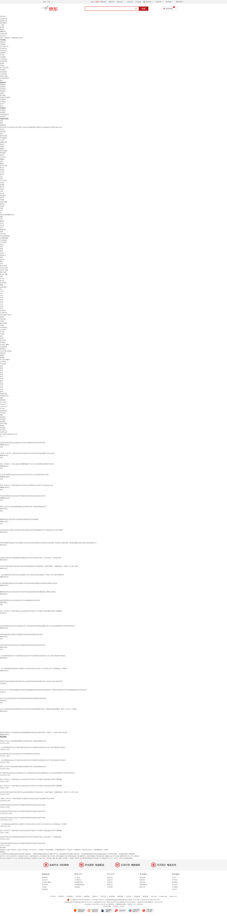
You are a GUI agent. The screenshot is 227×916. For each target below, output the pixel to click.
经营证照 (140, 904)
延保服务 (175, 882)
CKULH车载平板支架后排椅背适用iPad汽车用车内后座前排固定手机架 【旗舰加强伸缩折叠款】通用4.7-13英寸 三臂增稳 (38, 709)
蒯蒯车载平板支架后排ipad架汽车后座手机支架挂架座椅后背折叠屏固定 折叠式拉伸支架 (28, 592)
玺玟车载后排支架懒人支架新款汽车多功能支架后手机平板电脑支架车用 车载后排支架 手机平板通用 (31, 530)
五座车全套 (3, 432)
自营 (1, 447)
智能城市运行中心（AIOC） (110, 858)
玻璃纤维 (3, 229)
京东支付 (115, 906)
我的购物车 (169, 8)
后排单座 (3, 430)
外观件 (2, 93)
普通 (1, 391)
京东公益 (154, 896)
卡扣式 (2, 140)
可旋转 (2, 325)
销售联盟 (120, 896)
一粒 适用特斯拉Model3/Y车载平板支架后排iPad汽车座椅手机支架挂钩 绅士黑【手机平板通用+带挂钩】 (33, 656)
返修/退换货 (143, 884)
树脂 (1, 257)
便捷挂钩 (77, 850)
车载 (1, 374)
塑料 (1, 261)
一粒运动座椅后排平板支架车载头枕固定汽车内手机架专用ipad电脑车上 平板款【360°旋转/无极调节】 (32, 575)
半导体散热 (3, 327)
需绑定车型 (3, 393)
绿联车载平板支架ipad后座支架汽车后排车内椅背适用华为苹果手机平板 (22, 442)
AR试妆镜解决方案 (62, 856)
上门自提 (77, 877)
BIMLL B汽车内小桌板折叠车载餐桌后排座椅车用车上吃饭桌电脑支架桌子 (23, 506)
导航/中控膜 (3, 76)
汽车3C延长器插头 (6, 351)
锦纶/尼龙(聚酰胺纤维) (7, 214)
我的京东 (119, 2)
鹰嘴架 (2, 159)
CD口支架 (3, 180)
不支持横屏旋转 (5, 236)
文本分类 (9, 856)
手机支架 (3, 110)
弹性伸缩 (21, 858)
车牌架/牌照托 (4, 78)
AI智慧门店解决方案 (75, 858)
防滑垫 (2, 170)
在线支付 (110, 880)
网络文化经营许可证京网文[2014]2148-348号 (121, 902)
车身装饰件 (3, 48)
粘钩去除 (3, 850)
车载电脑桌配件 (60, 850)
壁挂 (1, 376)
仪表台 (2, 183)
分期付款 (110, 882)
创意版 (2, 206)
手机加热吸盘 (49, 850)
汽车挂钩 (3, 364)
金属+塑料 (3, 283)
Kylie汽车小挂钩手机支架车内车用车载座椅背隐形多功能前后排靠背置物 (23, 698)
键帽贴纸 (3, 31)
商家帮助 (86, 896)
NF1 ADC (130, 856)
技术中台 (3, 856)
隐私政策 (145, 896)
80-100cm (3, 402)
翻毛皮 (2, 221)
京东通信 (175, 887)
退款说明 (142, 882)
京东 (58, 9)
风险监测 (137, 896)
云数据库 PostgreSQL (38, 858)
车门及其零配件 (5, 359)
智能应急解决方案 (73, 856)
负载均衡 (101, 856)
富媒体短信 (27, 858)
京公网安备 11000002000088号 (80, 900)
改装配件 (3, 87)
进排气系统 (3, 423)
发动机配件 (3, 347)
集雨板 (2, 425)
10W (1, 293)
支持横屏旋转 (4, 238)
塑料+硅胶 (3, 272)
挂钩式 (2, 174)
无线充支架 (3, 50)
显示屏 (2, 187)
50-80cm (3, 404)
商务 (1, 387)
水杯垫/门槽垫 (4, 344)
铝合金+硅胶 (4, 270)
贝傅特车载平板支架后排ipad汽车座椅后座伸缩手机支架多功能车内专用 (22, 645)
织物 (1, 208)
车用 (1, 379)
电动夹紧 (3, 340)
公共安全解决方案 (43, 856)
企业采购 (138, 2)
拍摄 (1, 370)
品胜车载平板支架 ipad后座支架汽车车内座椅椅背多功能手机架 (20, 600)
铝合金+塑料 (4, 274)
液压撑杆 (3, 421)
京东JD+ (174, 889)
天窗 (1, 191)
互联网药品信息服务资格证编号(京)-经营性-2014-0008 (122, 900)
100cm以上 (3, 406)
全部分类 (3, 16)
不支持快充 (3, 313)
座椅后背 (3, 195)
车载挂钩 (7, 38)
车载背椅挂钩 (98, 850)
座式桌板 (3, 131)
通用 (1, 232)
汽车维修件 (3, 240)
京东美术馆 (3, 33)
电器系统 (3, 417)
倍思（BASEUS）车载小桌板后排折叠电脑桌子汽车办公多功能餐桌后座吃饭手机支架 (27, 464)
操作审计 (15, 856)
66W (1, 300)
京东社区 (128, 896)
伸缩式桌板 (3, 151)
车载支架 (3, 42)
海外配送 (77, 887)
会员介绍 (45, 880)
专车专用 (3, 234)
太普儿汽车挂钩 (23, 850)
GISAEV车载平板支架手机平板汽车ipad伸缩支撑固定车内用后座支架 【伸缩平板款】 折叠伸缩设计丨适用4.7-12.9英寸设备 (39, 566)
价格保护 (142, 880)
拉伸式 (2, 129)
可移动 (2, 321)
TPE (1, 219)
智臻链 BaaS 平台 (110, 856)
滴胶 (1, 217)
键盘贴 (2, 29)
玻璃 (1, 249)
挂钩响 (106, 850)
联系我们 (61, 896)
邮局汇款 (110, 884)
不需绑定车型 (4, 396)
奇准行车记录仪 (87, 850)
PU (1, 212)
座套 (1, 123)
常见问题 (45, 884)
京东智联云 (65, 858)
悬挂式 (2, 168)
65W (1, 308)
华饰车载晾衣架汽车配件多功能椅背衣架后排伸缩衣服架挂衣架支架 (21, 634)
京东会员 (130, 2)
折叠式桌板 (3, 142)
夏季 (1, 398)
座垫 (1, 121)
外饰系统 (3, 428)
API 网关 (52, 856)
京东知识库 (3, 18)
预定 (117, 856)
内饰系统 (3, 89)
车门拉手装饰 (4, 67)
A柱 (1, 176)
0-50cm (2, 408)
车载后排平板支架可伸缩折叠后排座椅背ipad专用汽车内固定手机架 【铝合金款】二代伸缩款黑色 (30, 558)
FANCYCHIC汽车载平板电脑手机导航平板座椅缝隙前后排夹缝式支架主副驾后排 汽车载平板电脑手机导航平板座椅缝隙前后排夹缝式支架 (43, 690)
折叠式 (2, 146)
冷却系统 (3, 102)
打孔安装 (3, 157)
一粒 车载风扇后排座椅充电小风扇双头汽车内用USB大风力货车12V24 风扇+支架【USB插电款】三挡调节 (33, 668)
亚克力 (2, 223)
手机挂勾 (70, 850)
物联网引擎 (123, 856)
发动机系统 (3, 411)
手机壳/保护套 (4, 114)
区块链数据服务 (128, 858)
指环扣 (2, 144)
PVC (1, 210)
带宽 (120, 858)
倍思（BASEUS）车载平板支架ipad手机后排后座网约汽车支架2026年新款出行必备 (26, 485)
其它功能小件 (4, 46)
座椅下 (2, 197)
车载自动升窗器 (5, 97)
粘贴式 (2, 155)
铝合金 (2, 259)
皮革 (1, 227)
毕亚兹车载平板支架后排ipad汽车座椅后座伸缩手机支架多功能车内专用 (22, 496)
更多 (1, 80)
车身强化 (3, 342)
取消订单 (142, 887)
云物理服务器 (33, 856)
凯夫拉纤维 (3, 266)
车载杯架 (3, 353)
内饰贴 (2, 65)
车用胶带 (3, 99)
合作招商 (78, 896)
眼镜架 (2, 355)
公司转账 (110, 887)
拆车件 (2, 104)
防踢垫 (2, 63)
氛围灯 (2, 317)
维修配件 (3, 84)
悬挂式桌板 (3, 136)
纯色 (1, 383)
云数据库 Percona (11, 858)
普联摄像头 (3, 23)
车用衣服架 (3, 61)
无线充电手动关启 (5, 315)
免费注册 (103, 2)
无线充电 (3, 319)
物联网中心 (83, 856)
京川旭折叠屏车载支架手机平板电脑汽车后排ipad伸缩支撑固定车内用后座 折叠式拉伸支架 (28, 583)
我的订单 (111, 2)
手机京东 (148, 2)
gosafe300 (32, 850)
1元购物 (40, 850)
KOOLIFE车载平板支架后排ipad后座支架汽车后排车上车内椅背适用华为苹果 (24, 474)
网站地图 (58, 858)
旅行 (1, 372)
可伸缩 (2, 334)
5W (1, 289)
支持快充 (3, 310)
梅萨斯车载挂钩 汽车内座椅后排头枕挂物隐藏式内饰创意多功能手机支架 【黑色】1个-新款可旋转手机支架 (33, 732)
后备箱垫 (3, 70)
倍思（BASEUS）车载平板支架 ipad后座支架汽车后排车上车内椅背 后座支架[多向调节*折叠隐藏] (31, 611)
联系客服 (45, 889)
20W (1, 298)
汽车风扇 (3, 362)
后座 (1, 178)
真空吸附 (3, 153)
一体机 (2, 25)
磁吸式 (2, 148)
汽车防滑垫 (3, 74)
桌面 (1, 133)
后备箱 (2, 189)
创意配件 (3, 112)
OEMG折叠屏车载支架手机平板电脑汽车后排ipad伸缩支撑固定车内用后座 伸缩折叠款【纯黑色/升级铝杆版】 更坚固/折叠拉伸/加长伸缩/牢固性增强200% (48, 543)
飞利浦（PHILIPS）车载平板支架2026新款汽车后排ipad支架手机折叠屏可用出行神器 (27, 453)
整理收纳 (3, 349)
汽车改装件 (3, 242)
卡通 (1, 385)
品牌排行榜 (3, 21)
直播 (1, 368)
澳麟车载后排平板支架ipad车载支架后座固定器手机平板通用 (19, 519)
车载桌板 (3, 44)
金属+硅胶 (3, 287)
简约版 (2, 204)
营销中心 (95, 896)
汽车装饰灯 (3, 59)
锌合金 (2, 225)
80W (1, 302)
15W (1, 295)
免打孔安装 (3, 165)
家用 (1, 381)
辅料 (1, 415)
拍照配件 (3, 116)
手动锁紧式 (3, 138)
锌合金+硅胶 (4, 268)
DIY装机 (174, 880)
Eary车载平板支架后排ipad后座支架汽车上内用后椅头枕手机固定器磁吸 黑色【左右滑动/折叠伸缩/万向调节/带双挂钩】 (37, 626)
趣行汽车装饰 (11, 850)
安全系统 (3, 413)
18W (1, 306)
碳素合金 (3, 255)
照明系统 (3, 91)
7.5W (1, 291)
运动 (1, 389)
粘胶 (1, 161)
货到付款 (110, 877)
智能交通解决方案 (92, 856)
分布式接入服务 (50, 858)
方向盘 (2, 193)
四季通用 (3, 400)
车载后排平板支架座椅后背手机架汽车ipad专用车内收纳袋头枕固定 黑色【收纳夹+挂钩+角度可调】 (31, 681)
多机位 (2, 338)
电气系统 (3, 95)
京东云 (122, 906)
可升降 (2, 332)
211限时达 (77, 880)
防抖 (1, 336)
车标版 (2, 200)
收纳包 (2, 27)
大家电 (44, 887)
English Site (163, 896)
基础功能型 (3, 323)
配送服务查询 (78, 882)
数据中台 (98, 858)
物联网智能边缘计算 (88, 858)
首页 (1, 38)
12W (1, 304)
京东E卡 (174, 884)
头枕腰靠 (3, 53)
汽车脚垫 (3, 57)
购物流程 (45, 877)
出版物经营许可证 (99, 902)
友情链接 (112, 896)
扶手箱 (2, 55)
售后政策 (142, 877)
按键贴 (2, 357)
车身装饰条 (3, 72)
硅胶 (1, 251)
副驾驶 (2, 185)
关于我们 (53, 896)
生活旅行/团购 (46, 882)
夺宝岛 (174, 877)
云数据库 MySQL (23, 856)
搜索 (143, 9)
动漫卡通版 (3, 202)
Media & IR (173, 896)
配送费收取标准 (79, 884)
